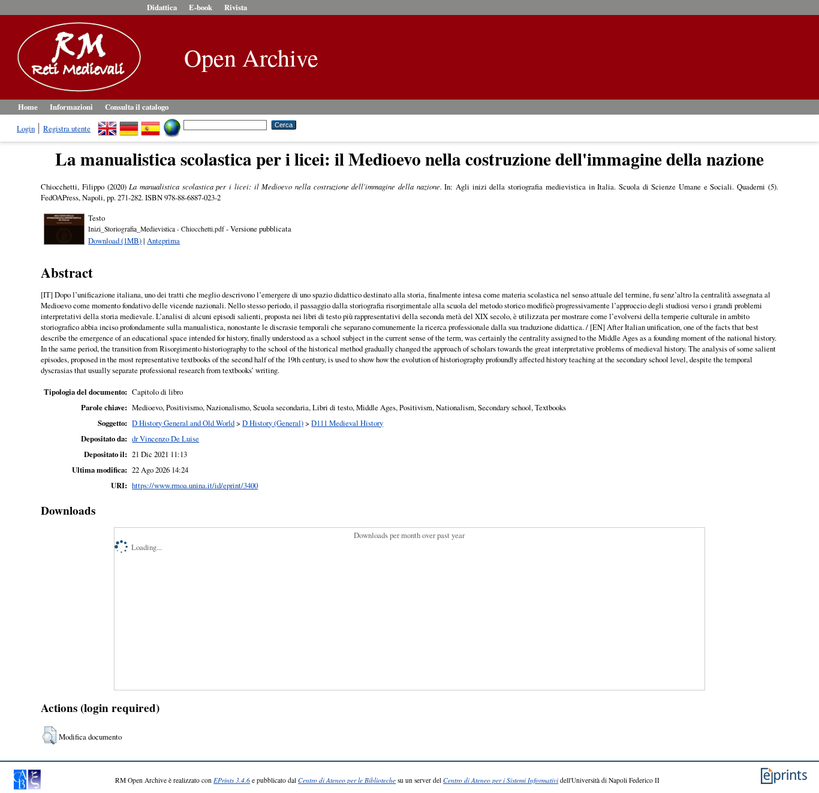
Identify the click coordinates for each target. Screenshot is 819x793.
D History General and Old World (183, 422)
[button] (49, 735)
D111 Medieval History (347, 422)
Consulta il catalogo (136, 106)
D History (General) (272, 422)
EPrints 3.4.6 (231, 780)
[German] (128, 124)
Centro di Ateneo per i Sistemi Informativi (500, 780)
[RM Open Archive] (76, 92)
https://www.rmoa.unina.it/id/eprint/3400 (195, 485)
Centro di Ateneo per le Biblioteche (347, 780)
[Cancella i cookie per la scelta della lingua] (172, 124)
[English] (107, 124)
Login (26, 128)
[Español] (150, 124)
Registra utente (67, 128)
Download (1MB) (114, 240)
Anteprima (163, 240)
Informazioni (71, 106)
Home (28, 106)
